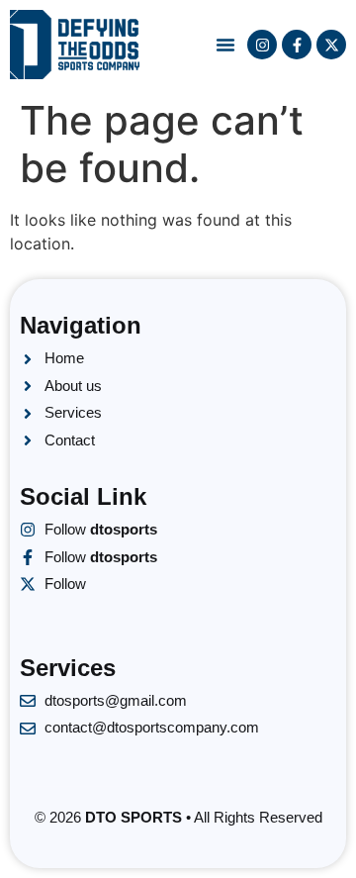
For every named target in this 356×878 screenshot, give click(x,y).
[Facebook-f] (297, 44)
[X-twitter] (331, 44)
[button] (225, 44)
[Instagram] (262, 44)
